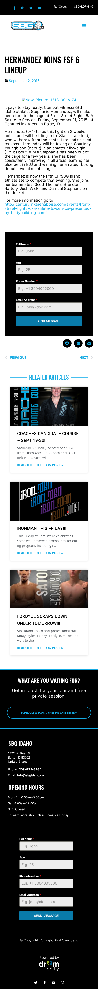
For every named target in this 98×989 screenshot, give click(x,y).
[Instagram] (22, 8)
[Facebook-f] (14, 8)
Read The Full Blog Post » (40, 465)
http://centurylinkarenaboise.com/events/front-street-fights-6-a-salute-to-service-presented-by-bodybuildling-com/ (48, 208)
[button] (84, 25)
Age (18, 262)
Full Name (23, 244)
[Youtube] (39, 8)
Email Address (27, 299)
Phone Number (27, 281)
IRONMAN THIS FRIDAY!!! (41, 528)
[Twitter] (31, 8)
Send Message (49, 321)
